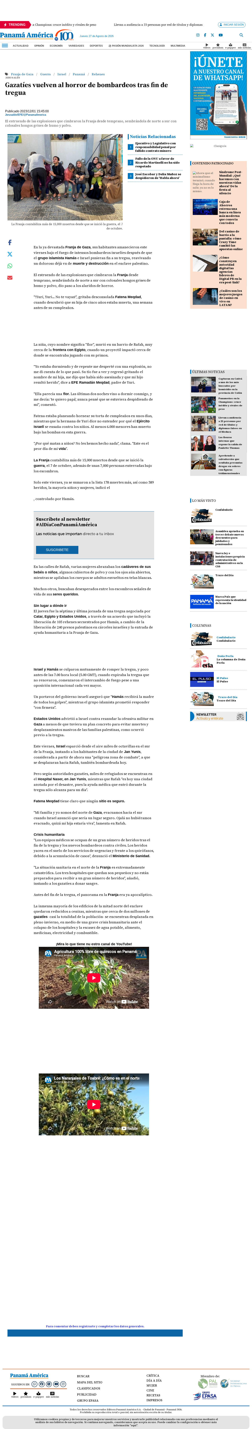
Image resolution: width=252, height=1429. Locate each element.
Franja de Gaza (22, 74)
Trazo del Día (224, 575)
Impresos (154, 1400)
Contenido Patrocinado (212, 163)
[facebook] (205, 35)
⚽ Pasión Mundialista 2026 (126, 45)
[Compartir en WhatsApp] (9, 267)
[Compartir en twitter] (10, 254)
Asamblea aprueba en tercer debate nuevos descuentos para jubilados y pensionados (229, 538)
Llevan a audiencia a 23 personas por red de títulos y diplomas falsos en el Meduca (230, 424)
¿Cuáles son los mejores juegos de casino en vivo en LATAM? (230, 298)
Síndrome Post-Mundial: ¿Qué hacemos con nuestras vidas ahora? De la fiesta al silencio (230, 182)
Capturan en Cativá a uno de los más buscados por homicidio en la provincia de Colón (230, 385)
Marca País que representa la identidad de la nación (230, 600)
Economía (56, 45)
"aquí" (133, 1425)
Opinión (39, 45)
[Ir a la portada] (26, 36)
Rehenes (98, 74)
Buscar (83, 1376)
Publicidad (86, 1394)
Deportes (96, 45)
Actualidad (21, 45)
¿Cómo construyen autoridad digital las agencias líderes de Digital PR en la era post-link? (230, 269)
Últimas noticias (208, 371)
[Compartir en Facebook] (10, 242)
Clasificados (88, 1388)
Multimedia (178, 45)
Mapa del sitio (89, 1382)
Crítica (152, 1375)
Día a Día (154, 1380)
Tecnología (157, 45)
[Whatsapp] (34, 1384)
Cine (150, 1390)
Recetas (153, 1395)
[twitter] (212, 35)
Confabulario (224, 509)
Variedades (76, 45)
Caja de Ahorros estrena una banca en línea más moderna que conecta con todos (230, 212)
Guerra (46, 74)
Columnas (201, 625)
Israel (62, 74)
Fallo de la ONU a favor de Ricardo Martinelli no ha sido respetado (157, 162)
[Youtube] (221, 35)
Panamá (79, 74)
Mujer (151, 1385)
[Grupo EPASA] (205, 1399)
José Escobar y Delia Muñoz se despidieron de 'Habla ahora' (158, 176)
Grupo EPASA (87, 1400)
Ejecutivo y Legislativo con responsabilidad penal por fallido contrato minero (155, 147)
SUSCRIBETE (57, 550)
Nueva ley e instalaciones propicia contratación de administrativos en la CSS (230, 560)
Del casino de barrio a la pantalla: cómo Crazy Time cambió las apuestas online (231, 240)
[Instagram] (197, 35)
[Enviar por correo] (9, 278)
